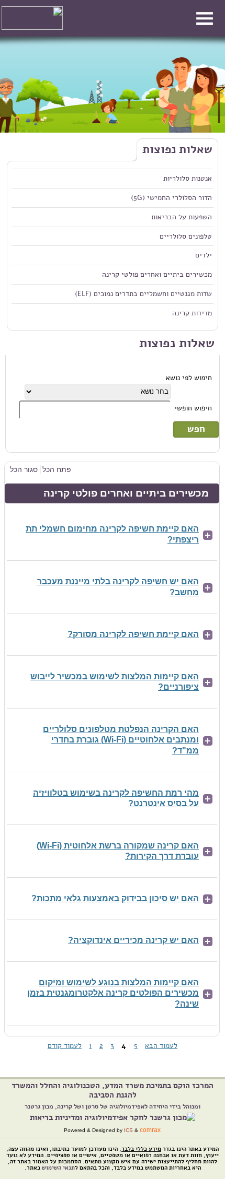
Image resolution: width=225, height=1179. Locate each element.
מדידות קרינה (192, 313)
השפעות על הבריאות (181, 216)
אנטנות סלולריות (187, 178)
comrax (150, 1130)
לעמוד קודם (65, 1045)
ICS (128, 1130)
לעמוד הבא (161, 1045)
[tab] (112, 535)
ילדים (203, 255)
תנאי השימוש (58, 1168)
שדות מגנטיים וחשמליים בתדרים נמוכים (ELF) (143, 293)
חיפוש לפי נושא (189, 377)
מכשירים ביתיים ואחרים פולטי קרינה (157, 274)
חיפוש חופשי (193, 408)
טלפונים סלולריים (186, 236)
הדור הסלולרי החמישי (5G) (171, 197)
